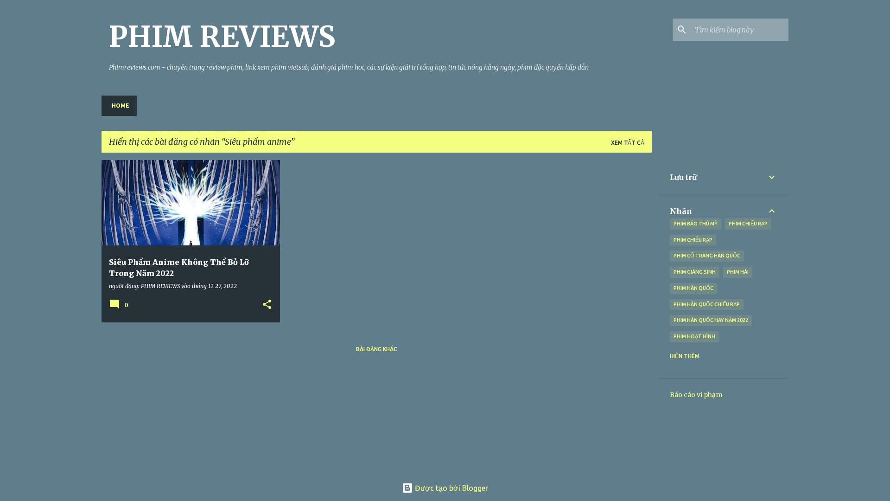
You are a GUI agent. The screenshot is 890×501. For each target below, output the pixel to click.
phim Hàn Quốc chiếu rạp (707, 304)
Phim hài (738, 272)
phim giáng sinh (695, 272)
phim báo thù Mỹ (696, 223)
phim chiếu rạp (748, 223)
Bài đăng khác (376, 349)
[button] (267, 305)
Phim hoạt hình (694, 336)
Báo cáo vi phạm (696, 395)
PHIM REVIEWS (222, 37)
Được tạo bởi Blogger (450, 488)
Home (120, 106)
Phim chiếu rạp (693, 240)
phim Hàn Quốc (693, 288)
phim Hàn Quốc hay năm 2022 (711, 320)
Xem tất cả (627, 143)
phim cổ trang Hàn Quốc (707, 255)
